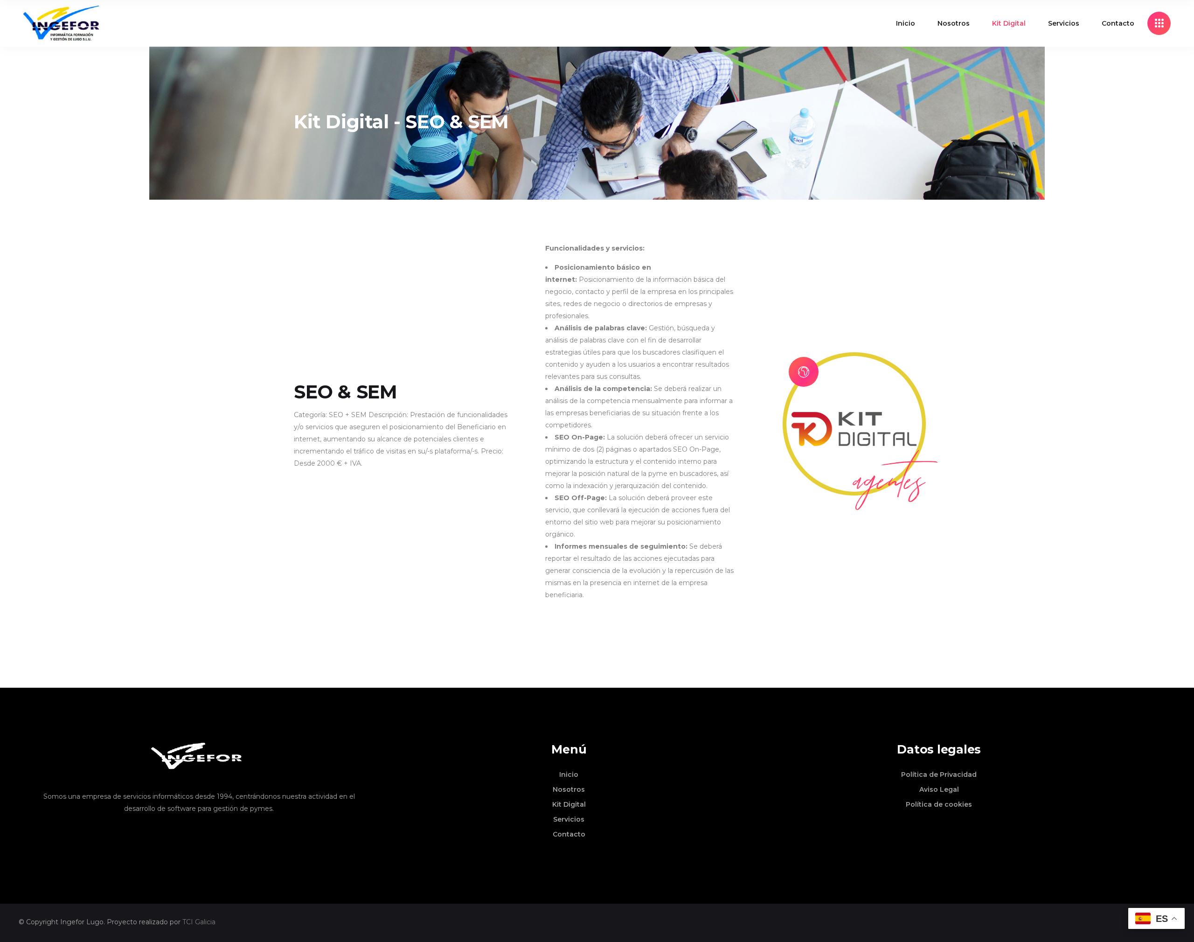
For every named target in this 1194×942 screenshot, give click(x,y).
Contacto (569, 834)
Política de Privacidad (939, 774)
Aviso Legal (939, 789)
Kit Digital (569, 804)
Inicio (568, 774)
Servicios (568, 819)
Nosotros (569, 789)
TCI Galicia (198, 922)
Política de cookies (939, 804)
